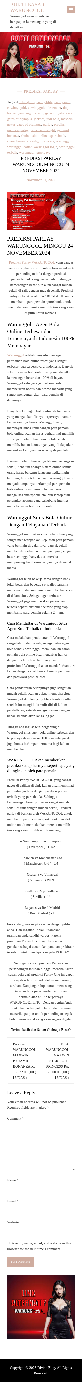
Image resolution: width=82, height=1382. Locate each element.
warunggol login (45, 147)
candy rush (62, 102)
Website (13, 1222)
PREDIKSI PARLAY (41, 91)
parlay (47, 124)
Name (13, 1180)
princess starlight (42, 130)
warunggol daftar (19, 147)
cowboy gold (16, 108)
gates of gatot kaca (58, 113)
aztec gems (27, 102)
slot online (40, 136)
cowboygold (37, 108)
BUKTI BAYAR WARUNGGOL (27, 7)
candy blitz (45, 102)
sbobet (25, 136)
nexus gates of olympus (24, 124)
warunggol (63, 141)
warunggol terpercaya (34, 152)
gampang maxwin (30, 113)
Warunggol (15, 355)
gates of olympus (19, 119)
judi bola (52, 119)
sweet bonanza (17, 141)
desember (54, 108)
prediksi (59, 124)
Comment (15, 1118)
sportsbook (57, 136)
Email (13, 1201)
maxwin (67, 119)
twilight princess (42, 141)
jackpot (39, 119)
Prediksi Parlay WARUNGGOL (32, 262)
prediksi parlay (17, 130)
